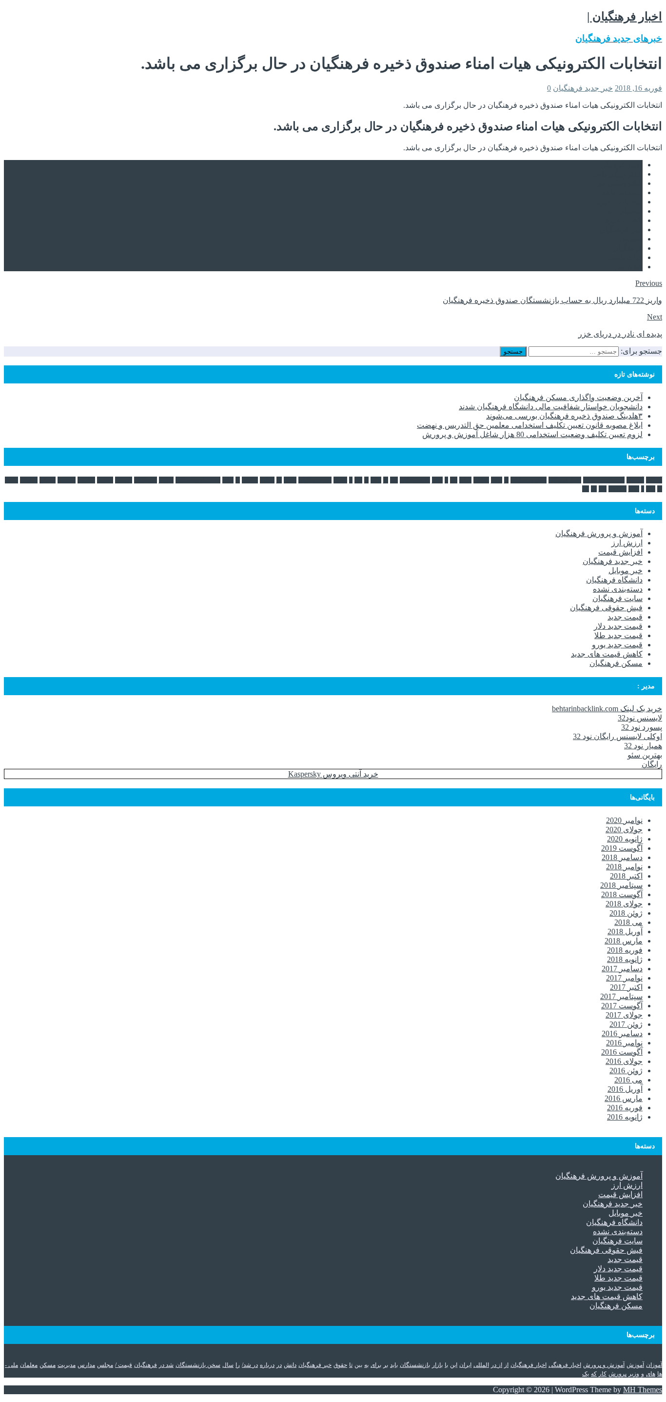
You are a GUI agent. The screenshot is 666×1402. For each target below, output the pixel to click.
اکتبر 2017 (626, 987)
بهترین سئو (644, 755)
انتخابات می (624, 211)
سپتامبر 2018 (621, 885)
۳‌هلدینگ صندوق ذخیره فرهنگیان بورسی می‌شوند (564, 416)
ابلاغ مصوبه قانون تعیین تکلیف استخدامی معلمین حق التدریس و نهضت (530, 425)
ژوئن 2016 (626, 1070)
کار (603, 488)
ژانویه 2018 (625, 959)
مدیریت (67, 480)
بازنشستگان (415, 480)
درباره (267, 480)
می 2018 (628, 922)
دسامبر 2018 (622, 857)
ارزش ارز (627, 543)
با (446, 480)
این (453, 480)
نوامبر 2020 (624, 820)
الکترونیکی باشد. (616, 174)
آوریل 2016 (625, 1089)
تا (351, 480)
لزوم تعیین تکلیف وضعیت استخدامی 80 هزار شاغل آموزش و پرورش (532, 434)
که (594, 488)
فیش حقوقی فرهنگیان (606, 607)
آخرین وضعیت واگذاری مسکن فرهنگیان (578, 397)
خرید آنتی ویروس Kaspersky (333, 774)
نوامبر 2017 (624, 978)
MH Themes (642, 1389)
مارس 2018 (624, 941)
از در (496, 480)
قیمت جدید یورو (617, 645)
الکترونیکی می (619, 183)
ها (659, 488)
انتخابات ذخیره (619, 202)
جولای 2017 (624, 1015)
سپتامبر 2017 (621, 996)
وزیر (633, 488)
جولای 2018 (624, 904)
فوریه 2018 (625, 950)
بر (385, 480)
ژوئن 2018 (626, 913)
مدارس (86, 480)
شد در (166, 480)
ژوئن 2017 (626, 1024)
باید (394, 480)
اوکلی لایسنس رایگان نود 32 (617, 736)
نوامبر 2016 (624, 1043)
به (366, 480)
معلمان (29, 480)
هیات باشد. (625, 257)
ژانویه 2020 (625, 839)
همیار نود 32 (643, 745)
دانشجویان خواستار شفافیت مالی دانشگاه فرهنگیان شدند (551, 406)
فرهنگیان (628, 248)
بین (358, 480)
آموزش (635, 480)
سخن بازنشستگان (198, 480)
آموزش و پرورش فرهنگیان (599, 533)
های (650, 488)
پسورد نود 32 (641, 727)
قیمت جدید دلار (618, 626)
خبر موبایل (625, 570)
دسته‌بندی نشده (618, 589)
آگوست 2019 (622, 848)
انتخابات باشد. (621, 192)
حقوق (340, 480)
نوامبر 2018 (624, 866)
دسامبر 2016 (622, 1033)
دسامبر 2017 (622, 968)
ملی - (11, 480)
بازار (437, 480)
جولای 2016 (624, 1061)
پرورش (617, 488)
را (237, 480)
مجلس (105, 480)
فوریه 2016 (625, 1107)
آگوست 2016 (622, 1052)
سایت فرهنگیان (617, 598)
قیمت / (123, 480)
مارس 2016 (624, 1098)
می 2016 (628, 1080)
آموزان (654, 480)
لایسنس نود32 (640, 718)
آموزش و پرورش (604, 480)
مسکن (47, 480)
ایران (465, 480)
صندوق (631, 239)
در (279, 480)
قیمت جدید (625, 617)
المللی (481, 480)
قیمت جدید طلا (618, 635)
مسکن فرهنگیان (616, 663)
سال (228, 480)
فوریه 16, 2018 (638, 88)
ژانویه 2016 (625, 1117)
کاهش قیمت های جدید (607, 654)
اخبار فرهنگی (621, 164)
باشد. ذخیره (624, 220)
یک (585, 488)
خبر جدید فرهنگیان (583, 88)
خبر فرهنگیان (621, 229)
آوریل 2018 (625, 931)
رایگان (652, 764)
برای (376, 480)
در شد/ (250, 480)
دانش (290, 480)
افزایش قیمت (620, 552)
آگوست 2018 (622, 894)
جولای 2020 (624, 829)
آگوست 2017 (622, 1005)
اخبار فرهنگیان (528, 480)
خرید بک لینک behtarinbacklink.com (607, 708)
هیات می (628, 266)
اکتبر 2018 (626, 876)
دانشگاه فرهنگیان (614, 580)
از (506, 480)
